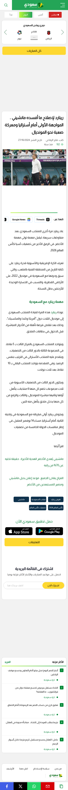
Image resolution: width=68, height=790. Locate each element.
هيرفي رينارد (56, 499)
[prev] (62, 32)
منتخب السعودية (39, 499)
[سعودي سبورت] (34, 5)
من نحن (58, 768)
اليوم (26, 14)
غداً (11, 14)
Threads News (43, 219)
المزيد (8, 661)
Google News (24, 219)
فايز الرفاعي (52, 139)
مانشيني (21, 499)
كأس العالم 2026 (56, 508)
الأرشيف (10, 768)
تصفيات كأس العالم (38, 508)
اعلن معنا (23, 768)
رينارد (53, 312)
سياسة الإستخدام (41, 768)
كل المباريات (34, 50)
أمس (40, 14)
